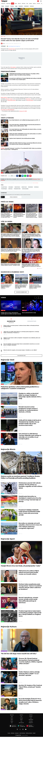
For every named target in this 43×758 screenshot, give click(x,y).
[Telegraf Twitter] (20, 729)
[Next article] (42, 379)
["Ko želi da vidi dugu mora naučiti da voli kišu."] (21, 640)
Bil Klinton (28, 98)
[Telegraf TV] (26, 729)
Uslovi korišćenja (35, 182)
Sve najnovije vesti (21, 355)
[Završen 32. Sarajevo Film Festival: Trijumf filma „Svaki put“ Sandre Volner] (9, 690)
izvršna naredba (25, 188)
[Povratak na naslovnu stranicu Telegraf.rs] (4, 1)
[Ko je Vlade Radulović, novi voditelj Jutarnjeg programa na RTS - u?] (4, 121)
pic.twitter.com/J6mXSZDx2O (7, 109)
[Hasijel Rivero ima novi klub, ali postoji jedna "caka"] (21, 552)
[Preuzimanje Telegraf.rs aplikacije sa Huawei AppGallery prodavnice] (30, 726)
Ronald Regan (30, 100)
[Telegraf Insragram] (23, 729)
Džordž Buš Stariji (11, 100)
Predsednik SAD (17, 188)
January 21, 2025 (23, 111)
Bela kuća (10, 188)
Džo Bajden (13, 67)
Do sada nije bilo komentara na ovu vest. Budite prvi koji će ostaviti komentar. (15, 194)
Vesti (2, 36)
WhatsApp (35, 179)
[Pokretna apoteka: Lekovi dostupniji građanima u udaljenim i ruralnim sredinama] (7, 279)
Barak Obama (4, 97)
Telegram (3, 180)
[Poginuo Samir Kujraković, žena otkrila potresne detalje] (4, 140)
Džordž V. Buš (9, 98)
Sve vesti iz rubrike (21, 292)
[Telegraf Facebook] (17, 729)
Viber (39, 179)
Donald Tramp (12, 48)
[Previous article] (1, 379)
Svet (4, 36)
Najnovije (7, 360)
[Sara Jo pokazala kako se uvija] (32, 305)
